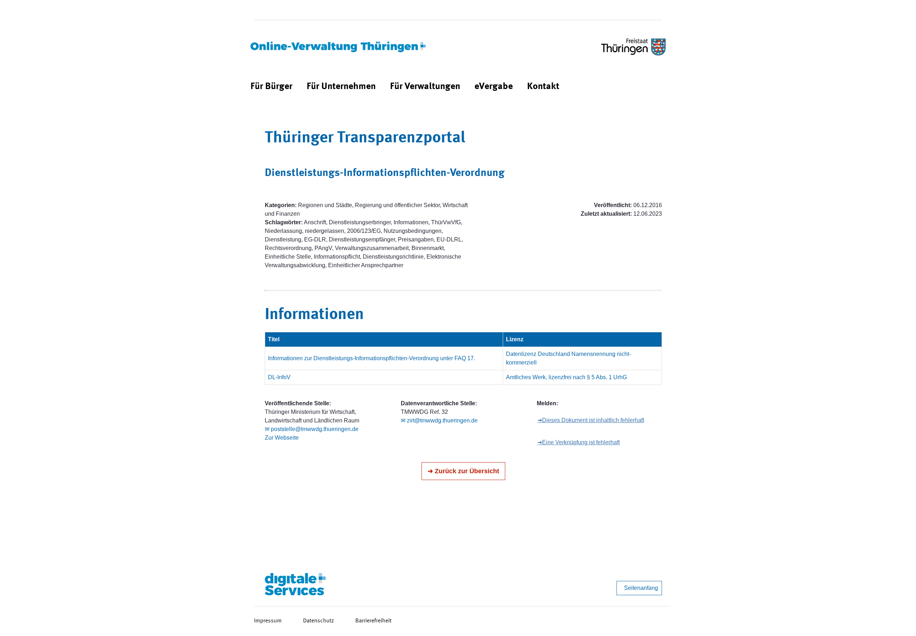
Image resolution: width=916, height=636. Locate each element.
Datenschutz (318, 621)
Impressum (268, 621)
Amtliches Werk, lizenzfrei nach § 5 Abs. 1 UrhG (566, 377)
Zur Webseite (282, 438)
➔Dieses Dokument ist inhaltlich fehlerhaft (590, 420)
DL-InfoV (279, 377)
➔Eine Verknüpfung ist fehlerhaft (578, 442)
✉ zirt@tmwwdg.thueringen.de (439, 420)
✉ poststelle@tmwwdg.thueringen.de (312, 429)
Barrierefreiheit (373, 621)
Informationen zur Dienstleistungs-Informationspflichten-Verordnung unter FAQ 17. (371, 358)
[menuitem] (271, 87)
